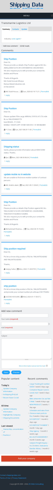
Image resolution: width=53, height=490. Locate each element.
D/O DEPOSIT (35, 419)
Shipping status (11, 146)
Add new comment (10, 46)
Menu (26, 15)
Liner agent (16, 39)
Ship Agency (34, 431)
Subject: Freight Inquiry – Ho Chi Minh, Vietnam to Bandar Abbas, (39, 446)
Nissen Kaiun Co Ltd (11, 397)
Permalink (45, 91)
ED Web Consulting (36, 484)
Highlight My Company (11, 415)
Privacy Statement (19, 478)
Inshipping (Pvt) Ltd (10, 394)
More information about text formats (32, 366)
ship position (10, 286)
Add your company (26, 458)
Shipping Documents (11, 418)
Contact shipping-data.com (10, 475)
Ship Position (10, 59)
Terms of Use (5, 478)
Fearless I (7, 435)
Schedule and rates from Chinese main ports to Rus (39, 413)
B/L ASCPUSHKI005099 (38, 437)
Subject (4, 336)
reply (8, 95)
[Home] (26, 8)
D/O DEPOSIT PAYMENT (38, 425)
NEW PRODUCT (35, 404)
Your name (9, 319)
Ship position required (14, 248)
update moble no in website (17, 174)
